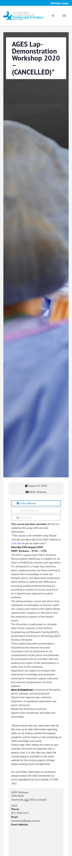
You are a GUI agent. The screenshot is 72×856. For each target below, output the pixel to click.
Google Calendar (29, 510)
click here (16, 543)
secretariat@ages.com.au (25, 820)
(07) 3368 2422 (20, 813)
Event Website (27, 503)
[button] (53, 15)
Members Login (60, 3)
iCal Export (25, 517)
